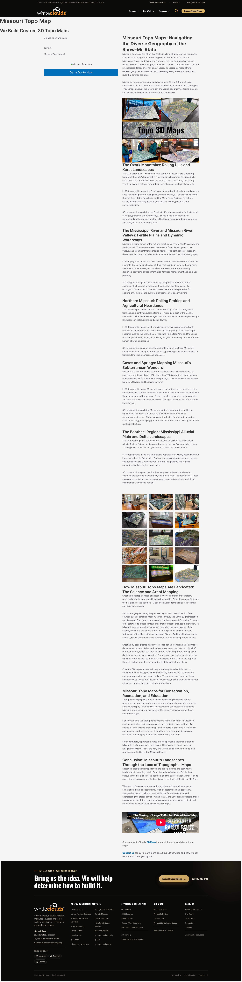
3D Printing (126, 935)
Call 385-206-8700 (200, 878)
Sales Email (203, 975)
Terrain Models (101, 914)
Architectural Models (104, 935)
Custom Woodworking (131, 923)
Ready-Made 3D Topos (196, 2)
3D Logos (75, 940)
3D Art (97, 940)
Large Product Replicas (81, 914)
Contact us (128, 852)
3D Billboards (127, 914)
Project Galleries (161, 914)
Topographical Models (104, 909)
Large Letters (76, 931)
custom (47, 48)
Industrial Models (102, 931)
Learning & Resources (194, 935)
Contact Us (189, 923)
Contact (176, 2)
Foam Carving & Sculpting (132, 939)
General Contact (190, 975)
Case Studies (159, 918)
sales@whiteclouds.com (44, 935)
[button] (137, 11)
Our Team (189, 914)
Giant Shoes (126, 909)
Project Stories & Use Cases (165, 923)
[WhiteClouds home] (49, 907)
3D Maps (151, 842)
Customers (189, 918)
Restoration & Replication (132, 927)
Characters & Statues (80, 944)
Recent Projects (160, 909)
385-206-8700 (40, 931)
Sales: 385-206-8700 (158, 2)
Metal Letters (76, 935)
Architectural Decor (103, 944)
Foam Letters (127, 918)
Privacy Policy (175, 975)
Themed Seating (78, 926)
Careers (188, 927)
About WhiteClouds (193, 909)
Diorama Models (102, 918)
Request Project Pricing (174, 879)
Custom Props (77, 909)
